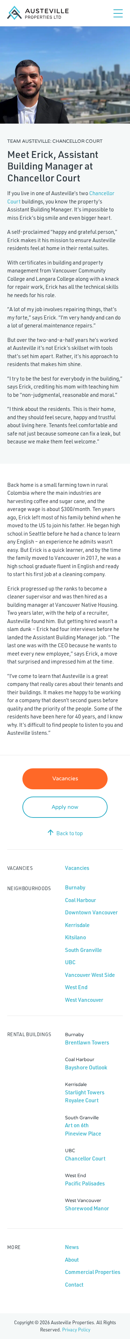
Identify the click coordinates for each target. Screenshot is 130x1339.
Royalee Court (82, 1100)
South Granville (83, 950)
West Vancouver (84, 999)
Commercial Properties (92, 1272)
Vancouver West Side (90, 974)
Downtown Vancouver (91, 912)
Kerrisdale (77, 925)
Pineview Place (83, 1133)
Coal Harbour (80, 900)
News (72, 1247)
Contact (74, 1284)
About (72, 1259)
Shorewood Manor (87, 1208)
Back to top (69, 833)
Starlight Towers (84, 1092)
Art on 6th (77, 1125)
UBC (70, 962)
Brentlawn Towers (87, 1042)
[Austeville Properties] (38, 13)
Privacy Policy (76, 1329)
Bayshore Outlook (86, 1067)
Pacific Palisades (85, 1183)
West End (76, 987)
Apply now (65, 807)
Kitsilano (75, 937)
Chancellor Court (85, 1158)
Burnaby (75, 887)
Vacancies (65, 778)
